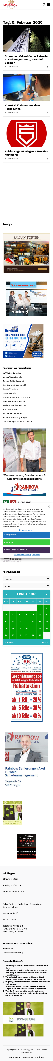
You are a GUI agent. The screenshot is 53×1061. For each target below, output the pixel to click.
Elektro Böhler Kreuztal (13, 381)
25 (13, 635)
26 (20, 635)
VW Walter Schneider (12, 373)
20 (26, 628)
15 (40, 621)
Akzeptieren (10, 534)
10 (6, 621)
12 (20, 621)
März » (45, 642)
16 (47, 621)
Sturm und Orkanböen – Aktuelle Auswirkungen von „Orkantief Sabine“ (26, 59)
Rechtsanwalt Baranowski (14, 385)
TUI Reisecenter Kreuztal (14, 401)
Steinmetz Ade (9, 393)
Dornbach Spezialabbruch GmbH (17, 421)
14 (33, 621)
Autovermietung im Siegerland (16, 397)
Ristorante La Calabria (13, 413)
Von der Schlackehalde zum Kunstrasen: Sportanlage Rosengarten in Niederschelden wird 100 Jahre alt (26, 993)
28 (33, 635)
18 (13, 628)
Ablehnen (8, 542)
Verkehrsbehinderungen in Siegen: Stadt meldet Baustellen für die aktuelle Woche (25, 978)
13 (26, 621)
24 (6, 635)
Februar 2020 (26, 594)
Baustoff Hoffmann (11, 389)
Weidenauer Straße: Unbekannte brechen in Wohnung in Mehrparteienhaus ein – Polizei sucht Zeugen (26, 972)
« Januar (9, 642)
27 (26, 635)
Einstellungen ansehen (15, 550)
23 (47, 628)
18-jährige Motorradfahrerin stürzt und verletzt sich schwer (27, 983)
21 (33, 628)
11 (13, 621)
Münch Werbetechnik (12, 377)
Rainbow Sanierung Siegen (15, 417)
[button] (49, 506)
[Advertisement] (26, 190)
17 (6, 628)
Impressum (36, 555)
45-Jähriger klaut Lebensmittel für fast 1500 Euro (26, 966)
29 (40, 635)
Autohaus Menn (10, 409)
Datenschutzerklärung (22, 555)
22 (40, 628)
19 (20, 628)
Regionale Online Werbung (14, 405)
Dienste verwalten (25, 530)
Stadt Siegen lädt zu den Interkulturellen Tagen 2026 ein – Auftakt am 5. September (25, 987)
